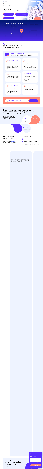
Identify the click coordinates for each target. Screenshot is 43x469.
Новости (23, 1)
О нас (11, 1)
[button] (33, 1)
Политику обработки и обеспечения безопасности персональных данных (36, 463)
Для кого (15, 1)
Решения (19, 1)
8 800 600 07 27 (28, 1)
